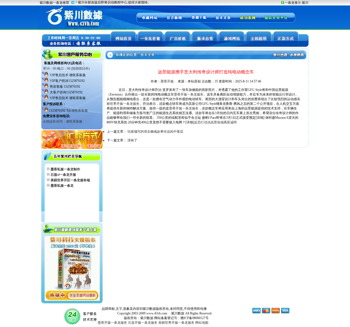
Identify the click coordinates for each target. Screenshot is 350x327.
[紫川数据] (149, 22)
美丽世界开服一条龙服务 (176, 323)
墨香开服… (169, 81)
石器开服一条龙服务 (143, 323)
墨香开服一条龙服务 (188, 94)
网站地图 (201, 323)
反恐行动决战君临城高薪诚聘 (215, 122)
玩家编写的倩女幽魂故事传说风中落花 (155, 131)
